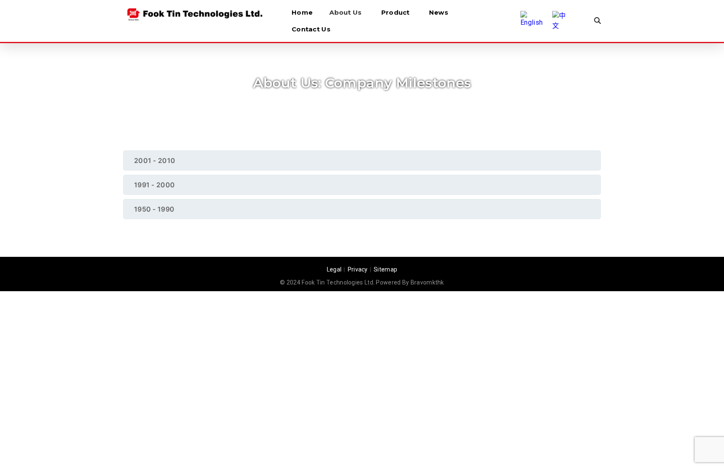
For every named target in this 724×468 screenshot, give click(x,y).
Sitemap (385, 269)
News (438, 12)
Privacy (358, 269)
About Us (345, 12)
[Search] (597, 21)
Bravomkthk (427, 282)
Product (395, 12)
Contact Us (311, 29)
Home (302, 12)
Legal (334, 269)
